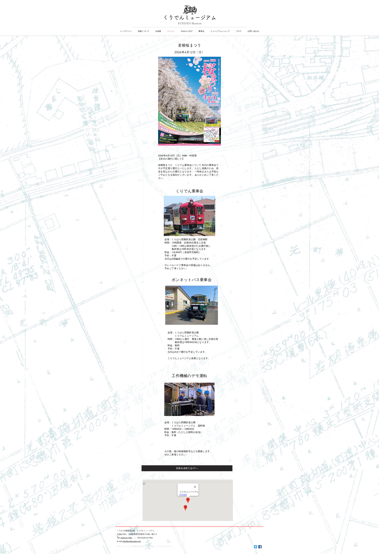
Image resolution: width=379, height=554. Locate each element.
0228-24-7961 (126, 538)
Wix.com (168, 546)
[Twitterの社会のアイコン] (255, 546)
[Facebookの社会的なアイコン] (260, 546)
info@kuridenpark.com (132, 541)
